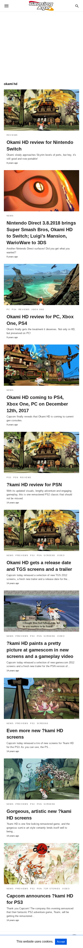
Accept (61, 941)
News (10, 216)
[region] (41, 45)
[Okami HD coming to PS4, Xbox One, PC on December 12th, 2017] (41, 365)
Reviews (12, 135)
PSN (15, 477)
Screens (49, 555)
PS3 (9, 477)
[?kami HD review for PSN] (41, 452)
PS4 (14, 309)
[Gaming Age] (41, 6)
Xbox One (37, 309)
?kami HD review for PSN (34, 484)
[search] (77, 6)
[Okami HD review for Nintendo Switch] (41, 110)
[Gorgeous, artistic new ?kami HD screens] (41, 779)
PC (8, 309)
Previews (21, 555)
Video (61, 555)
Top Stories (52, 889)
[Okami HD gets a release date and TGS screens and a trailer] (41, 530)
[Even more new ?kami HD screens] (41, 698)
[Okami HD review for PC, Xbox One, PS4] (41, 284)
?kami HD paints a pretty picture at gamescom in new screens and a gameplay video (40, 650)
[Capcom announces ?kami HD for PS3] (41, 863)
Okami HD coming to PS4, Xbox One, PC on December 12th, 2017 (37, 404)
